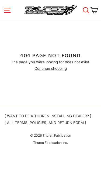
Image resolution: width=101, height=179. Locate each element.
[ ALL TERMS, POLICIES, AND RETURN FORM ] (45, 122)
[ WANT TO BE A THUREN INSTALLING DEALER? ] (48, 116)
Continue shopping (50, 69)
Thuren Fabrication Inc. (50, 143)
